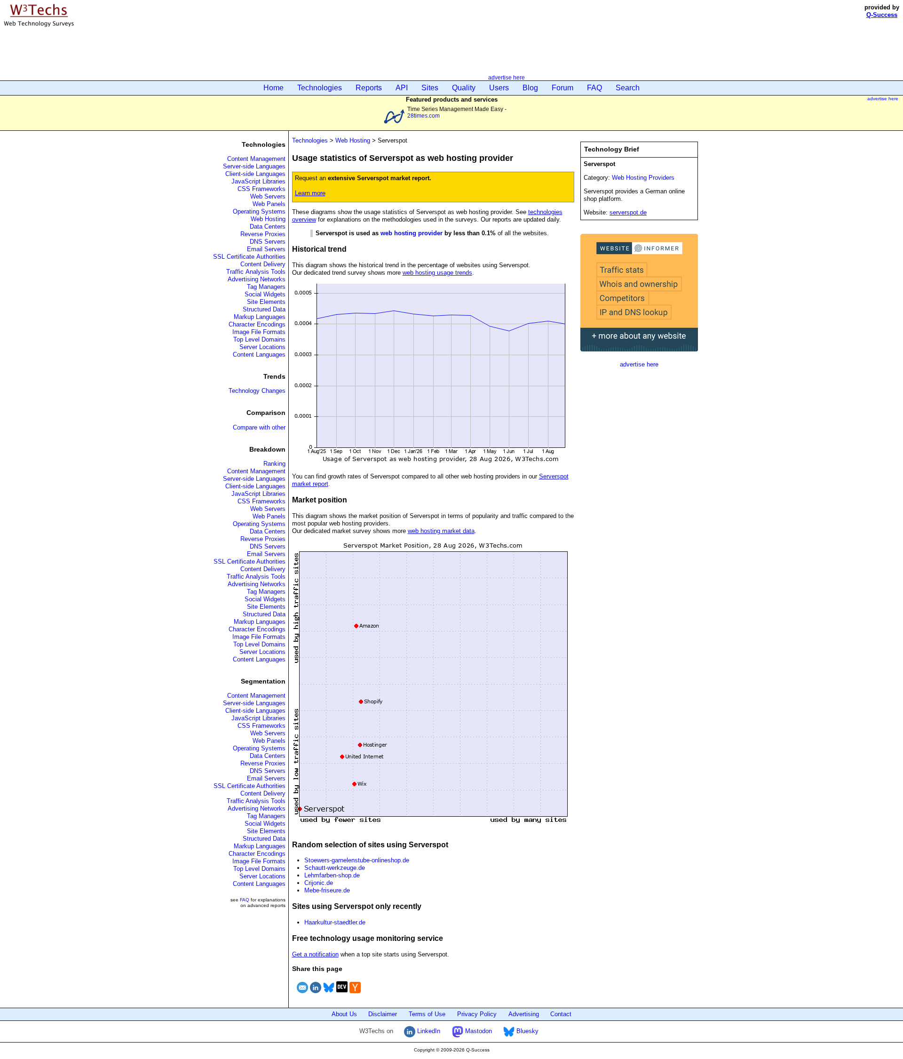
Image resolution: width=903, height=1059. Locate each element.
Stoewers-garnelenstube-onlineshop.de (356, 860)
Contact (560, 1014)
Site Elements (266, 301)
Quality (463, 88)
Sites (429, 88)
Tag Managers (266, 286)
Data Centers (267, 226)
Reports (369, 88)
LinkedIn (427, 1031)
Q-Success (881, 14)
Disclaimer (382, 1014)
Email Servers (266, 249)
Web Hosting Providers (643, 177)
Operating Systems (259, 211)
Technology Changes (257, 390)
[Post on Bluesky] (328, 994)
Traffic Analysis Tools (255, 271)
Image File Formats (258, 331)
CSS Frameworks (261, 188)
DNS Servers (267, 241)
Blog (530, 88)
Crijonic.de (318, 882)
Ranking (274, 463)
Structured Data (264, 309)
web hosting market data (441, 530)
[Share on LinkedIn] (315, 994)
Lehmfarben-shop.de (332, 875)
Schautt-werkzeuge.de (334, 867)
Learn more (310, 193)
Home (273, 88)
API (402, 88)
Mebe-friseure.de (327, 890)
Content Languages (259, 354)
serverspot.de (628, 212)
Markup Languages (259, 316)
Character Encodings (257, 324)
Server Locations (262, 346)
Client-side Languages (255, 173)
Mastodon (477, 1031)
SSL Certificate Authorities (249, 256)
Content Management (256, 158)
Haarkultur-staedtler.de (334, 922)
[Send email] (302, 994)
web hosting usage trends (437, 272)
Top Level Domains (259, 339)
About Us (344, 1014)
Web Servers (267, 196)
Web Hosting (268, 219)
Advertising (523, 1014)
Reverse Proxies (262, 234)
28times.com (423, 115)
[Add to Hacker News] (355, 994)
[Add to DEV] (342, 994)
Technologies (319, 88)
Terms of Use (427, 1014)
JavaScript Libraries (258, 181)
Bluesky (527, 1031)
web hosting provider (411, 233)
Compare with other (259, 427)
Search (628, 88)
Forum (562, 88)
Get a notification (315, 954)
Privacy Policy (477, 1014)
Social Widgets (265, 294)
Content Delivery (262, 264)
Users (499, 88)
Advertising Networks (256, 279)
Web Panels (269, 203)
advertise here (506, 77)
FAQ (594, 88)
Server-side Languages (254, 166)
